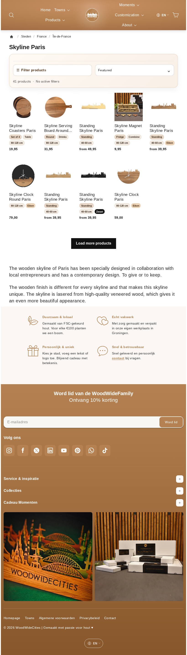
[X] (39, 454)
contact (118, 362)
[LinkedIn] (53, 454)
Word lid (167, 426)
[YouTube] (67, 454)
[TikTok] (108, 454)
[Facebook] (26, 454)
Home (46, 10)
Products (55, 20)
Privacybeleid (93, 618)
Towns (62, 10)
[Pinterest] (80, 454)
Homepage (15, 618)
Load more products (93, 240)
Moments (126, 5)
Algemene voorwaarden (60, 618)
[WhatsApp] (94, 454)
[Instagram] (12, 454)
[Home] (16, 36)
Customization (125, 15)
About (125, 25)
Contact (113, 618)
